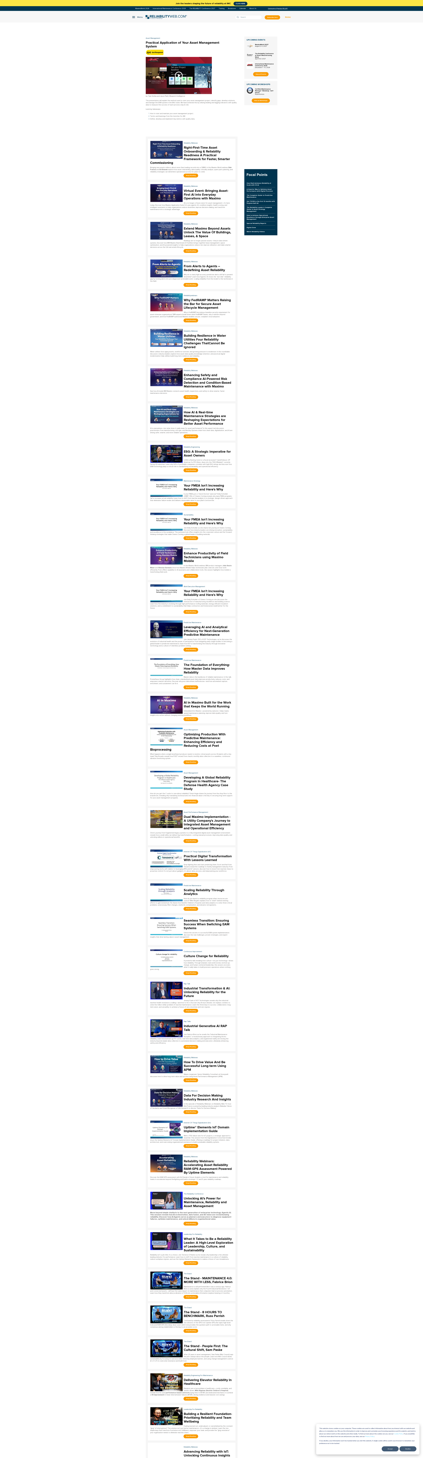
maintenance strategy (192, 481)
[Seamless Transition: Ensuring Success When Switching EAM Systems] (166, 926)
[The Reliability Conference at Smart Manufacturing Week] (250, 55)
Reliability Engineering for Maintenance (198, 1375)
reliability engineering (192, 447)
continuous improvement (193, 951)
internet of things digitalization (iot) (197, 1123)
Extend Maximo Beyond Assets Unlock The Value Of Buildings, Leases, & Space (207, 232)
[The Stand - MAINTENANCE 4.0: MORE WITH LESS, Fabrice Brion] (166, 1280)
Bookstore (232, 8)
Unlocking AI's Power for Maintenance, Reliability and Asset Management (205, 1202)
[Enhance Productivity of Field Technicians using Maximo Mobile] (166, 555)
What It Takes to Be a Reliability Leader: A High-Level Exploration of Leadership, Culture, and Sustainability (208, 1244)
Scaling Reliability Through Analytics (204, 892)
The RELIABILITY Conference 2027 (202, 8)
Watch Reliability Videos (256, 232)
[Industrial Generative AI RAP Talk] (166, 1028)
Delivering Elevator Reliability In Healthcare (208, 1382)
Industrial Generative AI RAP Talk (205, 1028)
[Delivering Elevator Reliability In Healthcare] (166, 1382)
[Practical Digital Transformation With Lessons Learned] (166, 858)
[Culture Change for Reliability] (166, 958)
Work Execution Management (194, 586)
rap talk (187, 984)
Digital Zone (251, 227)
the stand (188, 1274)
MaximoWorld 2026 (142, 8)
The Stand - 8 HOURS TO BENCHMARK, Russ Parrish (204, 1314)
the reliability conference (193, 1194)
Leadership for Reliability (193, 1234)
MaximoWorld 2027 (261, 44)
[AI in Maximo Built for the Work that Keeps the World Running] (166, 704)
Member (288, 17)
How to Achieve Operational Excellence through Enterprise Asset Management (260, 217)
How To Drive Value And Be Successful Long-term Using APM (205, 1066)
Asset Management (153, 38)
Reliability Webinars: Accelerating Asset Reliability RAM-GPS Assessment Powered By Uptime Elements (208, 1167)
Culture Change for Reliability (206, 956)
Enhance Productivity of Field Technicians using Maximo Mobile (206, 557)
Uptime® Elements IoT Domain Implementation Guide (206, 1129)
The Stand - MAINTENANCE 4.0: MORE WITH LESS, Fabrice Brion (208, 1280)
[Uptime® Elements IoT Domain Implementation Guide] (166, 1129)
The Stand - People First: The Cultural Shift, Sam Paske (206, 1348)
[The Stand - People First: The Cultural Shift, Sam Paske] (166, 1348)
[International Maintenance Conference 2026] (250, 65)
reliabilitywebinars (190, 295)
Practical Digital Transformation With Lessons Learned (208, 858)
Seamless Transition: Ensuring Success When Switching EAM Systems (206, 924)
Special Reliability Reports (256, 223)
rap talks (187, 1021)
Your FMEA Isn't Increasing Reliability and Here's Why (204, 487)
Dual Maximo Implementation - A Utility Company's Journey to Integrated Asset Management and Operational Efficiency (207, 822)
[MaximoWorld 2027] (250, 46)
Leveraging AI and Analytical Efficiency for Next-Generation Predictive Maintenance (206, 631)
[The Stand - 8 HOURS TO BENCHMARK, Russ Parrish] (166, 1314)
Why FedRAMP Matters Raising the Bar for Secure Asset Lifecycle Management (207, 304)
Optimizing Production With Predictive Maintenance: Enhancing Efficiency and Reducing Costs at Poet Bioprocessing (188, 742)
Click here (240, 4)
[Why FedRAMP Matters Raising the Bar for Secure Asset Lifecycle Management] (166, 302)
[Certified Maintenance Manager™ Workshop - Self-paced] (250, 90)
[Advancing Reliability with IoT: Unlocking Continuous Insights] (166, 1453)
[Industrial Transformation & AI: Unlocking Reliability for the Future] (166, 990)
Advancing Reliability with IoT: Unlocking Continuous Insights (207, 1453)
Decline (408, 1449)
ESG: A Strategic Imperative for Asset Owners (207, 453)
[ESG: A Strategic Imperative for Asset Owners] (166, 454)
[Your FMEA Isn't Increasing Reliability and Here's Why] (166, 487)
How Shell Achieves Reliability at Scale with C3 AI (259, 184)
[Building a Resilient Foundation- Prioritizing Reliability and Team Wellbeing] (166, 1416)
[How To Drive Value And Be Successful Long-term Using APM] (166, 1064)
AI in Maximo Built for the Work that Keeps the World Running (207, 704)
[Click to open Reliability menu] (137, 17)
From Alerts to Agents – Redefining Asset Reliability (204, 268)
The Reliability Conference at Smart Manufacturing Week (264, 55)
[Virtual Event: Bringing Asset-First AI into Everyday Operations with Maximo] (166, 193)
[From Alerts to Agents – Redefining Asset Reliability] (166, 268)
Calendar (242, 8)
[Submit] (238, 17)
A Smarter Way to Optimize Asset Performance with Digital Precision (260, 190)
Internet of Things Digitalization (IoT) (197, 852)
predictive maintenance (192, 622)
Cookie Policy (398, 1434)
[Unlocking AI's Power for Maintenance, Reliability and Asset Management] (166, 1200)
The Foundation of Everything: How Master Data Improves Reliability (207, 668)
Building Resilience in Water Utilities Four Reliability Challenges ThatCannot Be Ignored (205, 341)
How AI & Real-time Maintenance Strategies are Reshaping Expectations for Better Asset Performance (205, 418)
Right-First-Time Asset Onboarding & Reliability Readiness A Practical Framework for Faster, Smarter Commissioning (190, 155)
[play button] (179, 75)
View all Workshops (260, 101)
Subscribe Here (272, 17)
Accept (390, 1449)
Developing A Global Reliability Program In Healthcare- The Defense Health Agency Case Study (207, 783)
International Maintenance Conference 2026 (169, 8)
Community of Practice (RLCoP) (278, 8)
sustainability (188, 515)
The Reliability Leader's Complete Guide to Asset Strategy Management (259, 209)
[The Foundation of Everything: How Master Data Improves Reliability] (166, 667)
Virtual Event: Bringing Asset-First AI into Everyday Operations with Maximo (206, 194)
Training (221, 8)
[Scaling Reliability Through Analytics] (166, 892)
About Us (252, 8)
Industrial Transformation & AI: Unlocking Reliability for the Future (207, 992)
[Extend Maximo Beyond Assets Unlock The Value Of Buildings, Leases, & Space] (166, 230)
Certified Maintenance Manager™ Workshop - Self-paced (264, 90)
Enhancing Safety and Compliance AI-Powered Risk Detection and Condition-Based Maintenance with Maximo (207, 381)
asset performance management (196, 812)
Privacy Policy (369, 1436)
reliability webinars (191, 143)
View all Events (261, 74)
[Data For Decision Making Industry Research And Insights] (166, 1097)
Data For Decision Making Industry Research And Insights (207, 1097)
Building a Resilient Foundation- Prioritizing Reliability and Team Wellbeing (208, 1418)
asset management (191, 730)
